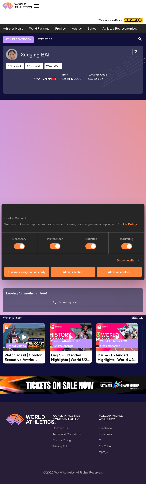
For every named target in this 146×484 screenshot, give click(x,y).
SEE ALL (137, 317)
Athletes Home (13, 28)
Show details (125, 260)
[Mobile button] (36, 6)
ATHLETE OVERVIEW (18, 39)
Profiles (60, 28)
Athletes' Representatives (119, 28)
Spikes (92, 28)
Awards (77, 28)
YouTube (105, 446)
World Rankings (39, 28)
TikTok (103, 452)
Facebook (105, 428)
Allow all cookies (119, 271)
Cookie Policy (127, 224)
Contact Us (60, 428)
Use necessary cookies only (26, 271)
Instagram (105, 434)
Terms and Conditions (67, 434)
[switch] (55, 246)
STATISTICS (44, 39)
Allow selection (73, 271)
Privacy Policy (61, 446)
